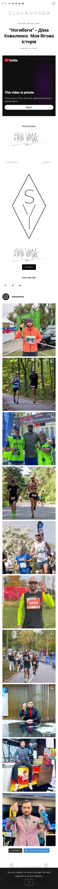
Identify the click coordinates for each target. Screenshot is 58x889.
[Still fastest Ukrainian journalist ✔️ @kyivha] (29, 547)
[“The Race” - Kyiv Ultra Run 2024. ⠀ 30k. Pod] (29, 493)
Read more (29, 267)
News (38, 23)
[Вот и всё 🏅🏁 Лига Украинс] (29, 819)
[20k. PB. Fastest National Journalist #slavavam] (29, 384)
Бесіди (30, 23)
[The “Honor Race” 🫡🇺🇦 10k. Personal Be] (29, 438)
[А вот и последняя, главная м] (29, 765)
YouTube (21, 23)
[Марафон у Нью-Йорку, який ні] (29, 710)
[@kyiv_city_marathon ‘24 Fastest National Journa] (29, 329)
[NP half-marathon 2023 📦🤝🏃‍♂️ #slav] (29, 601)
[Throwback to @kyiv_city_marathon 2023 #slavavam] (29, 656)
